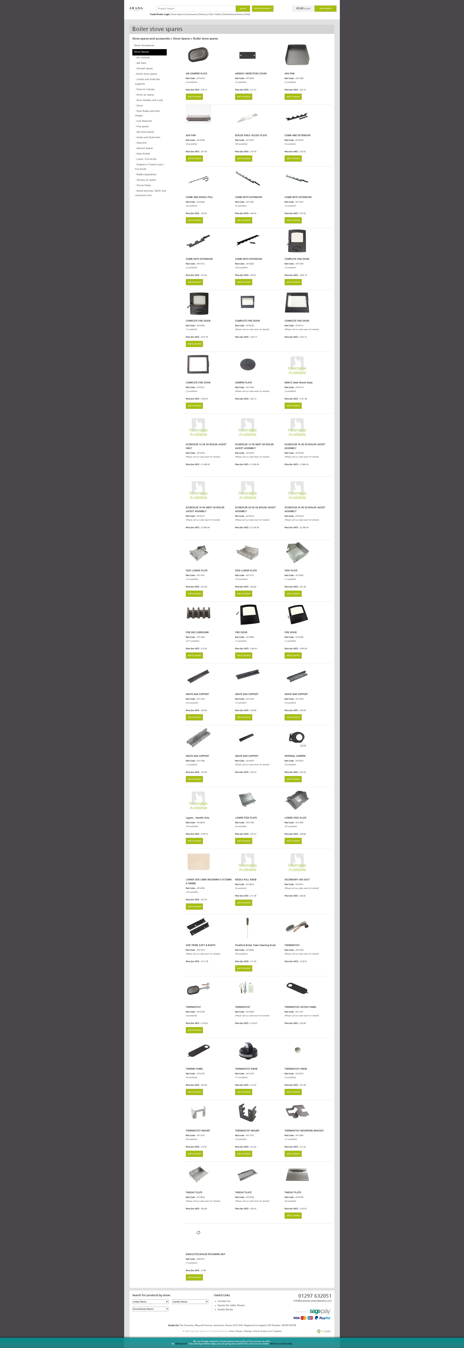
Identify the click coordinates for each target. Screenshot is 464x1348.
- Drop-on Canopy (145, 89)
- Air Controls (142, 58)
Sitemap (247, 1331)
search (243, 8)
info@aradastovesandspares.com (312, 1301)
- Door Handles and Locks (149, 100)
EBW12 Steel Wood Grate (298, 383)
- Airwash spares (144, 68)
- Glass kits (140, 143)
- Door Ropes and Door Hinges (147, 113)
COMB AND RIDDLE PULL (199, 197)
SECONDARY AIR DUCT (297, 880)
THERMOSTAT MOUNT (198, 1131)
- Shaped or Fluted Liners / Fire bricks (149, 166)
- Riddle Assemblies (145, 174)
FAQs (247, 14)
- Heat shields (142, 154)
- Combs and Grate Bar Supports (147, 81)
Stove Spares (177, 14)
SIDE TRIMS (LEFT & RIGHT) (200, 945)
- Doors (139, 106)
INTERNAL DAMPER (295, 756)
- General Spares (144, 148)
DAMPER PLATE (243, 383)
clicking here (181, 1344)
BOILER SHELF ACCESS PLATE (251, 135)
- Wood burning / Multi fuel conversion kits (150, 193)
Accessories (191, 14)
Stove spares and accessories (151, 38)
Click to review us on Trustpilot (267, 1331)
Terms (231, 1331)
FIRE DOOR (241, 632)
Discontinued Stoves (233, 14)
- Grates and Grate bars (147, 137)
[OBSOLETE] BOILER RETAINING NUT (205, 1254)
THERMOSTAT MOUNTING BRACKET (304, 1131)
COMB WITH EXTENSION (248, 197)
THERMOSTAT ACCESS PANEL (300, 1007)
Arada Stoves (225, 1309)
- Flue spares (142, 126)
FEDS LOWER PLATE (197, 571)
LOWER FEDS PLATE (246, 818)
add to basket (194, 96)
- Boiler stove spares (146, 74)
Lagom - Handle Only (197, 818)
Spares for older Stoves (231, 1305)
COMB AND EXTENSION (297, 135)
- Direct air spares (144, 95)
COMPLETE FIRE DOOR (297, 259)
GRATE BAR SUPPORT (197, 694)
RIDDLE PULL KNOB (245, 880)
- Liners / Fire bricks (145, 159)
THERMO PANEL (194, 1069)
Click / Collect (215, 14)
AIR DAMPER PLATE (196, 74)
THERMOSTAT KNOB (246, 1069)
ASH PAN (289, 74)
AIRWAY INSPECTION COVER (251, 74)
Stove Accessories (144, 45)
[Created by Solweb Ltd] (324, 1332)
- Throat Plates (143, 185)
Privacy (239, 1331)
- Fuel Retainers (143, 121)
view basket (326, 8)
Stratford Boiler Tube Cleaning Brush (255, 945)
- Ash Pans (140, 63)
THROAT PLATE (194, 1192)
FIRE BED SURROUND (197, 632)
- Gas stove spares (144, 132)
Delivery (203, 14)
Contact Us (224, 1301)
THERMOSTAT (292, 945)
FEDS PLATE (291, 571)
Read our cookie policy (281, 1344)
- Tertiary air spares (145, 180)
